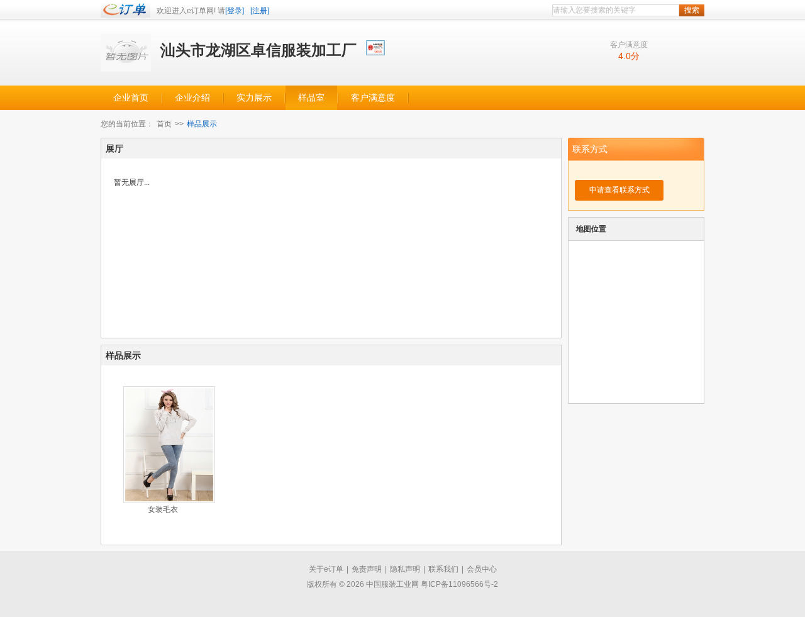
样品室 (311, 98)
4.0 (624, 56)
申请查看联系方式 (619, 190)
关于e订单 (326, 569)
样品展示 (202, 124)
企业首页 (130, 98)
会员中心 (482, 569)
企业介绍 (192, 98)
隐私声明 (405, 569)
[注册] (259, 10)
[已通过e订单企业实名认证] (376, 46)
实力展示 (254, 98)
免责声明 (367, 569)
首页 (164, 124)
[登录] (234, 10)
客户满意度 (373, 98)
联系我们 (443, 569)
